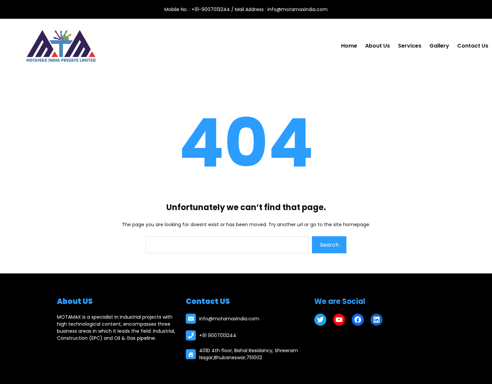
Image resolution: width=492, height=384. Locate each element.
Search (329, 245)
